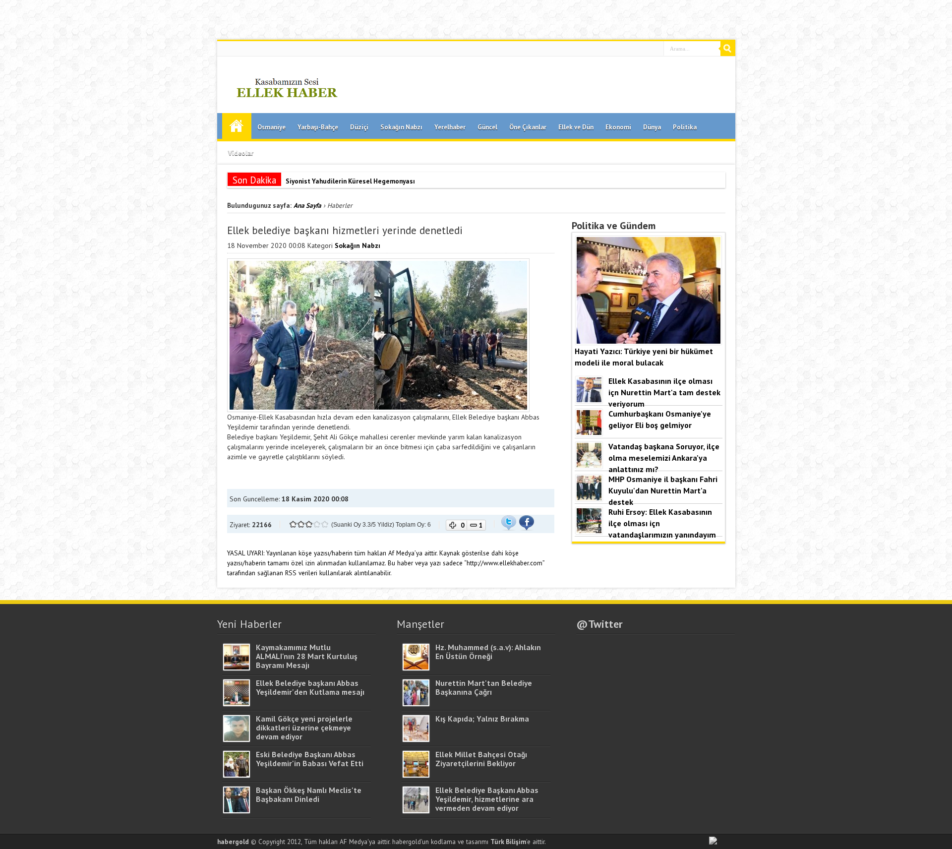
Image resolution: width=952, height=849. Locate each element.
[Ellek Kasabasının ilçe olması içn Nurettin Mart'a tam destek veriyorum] (589, 400)
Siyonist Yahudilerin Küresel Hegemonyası (350, 181)
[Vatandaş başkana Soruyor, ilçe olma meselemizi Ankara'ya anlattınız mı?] (589, 466)
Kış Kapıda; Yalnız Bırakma (482, 719)
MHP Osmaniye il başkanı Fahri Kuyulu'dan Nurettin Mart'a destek (662, 490)
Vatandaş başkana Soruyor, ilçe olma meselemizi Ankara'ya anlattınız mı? (663, 457)
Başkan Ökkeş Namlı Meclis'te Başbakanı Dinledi (308, 794)
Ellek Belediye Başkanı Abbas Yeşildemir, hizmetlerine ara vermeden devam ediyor (486, 799)
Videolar (240, 153)
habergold (233, 841)
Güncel (487, 127)
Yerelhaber (450, 127)
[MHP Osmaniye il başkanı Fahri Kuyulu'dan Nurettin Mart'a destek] (589, 498)
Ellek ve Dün (576, 127)
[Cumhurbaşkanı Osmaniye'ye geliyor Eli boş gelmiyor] (589, 433)
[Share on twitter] (509, 528)
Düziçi (359, 127)
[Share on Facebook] (527, 528)
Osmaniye (271, 127)
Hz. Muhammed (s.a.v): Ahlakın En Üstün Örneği (488, 651)
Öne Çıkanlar (527, 127)
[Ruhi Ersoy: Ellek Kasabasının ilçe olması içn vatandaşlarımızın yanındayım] (589, 531)
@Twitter (599, 624)
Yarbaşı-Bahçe (318, 127)
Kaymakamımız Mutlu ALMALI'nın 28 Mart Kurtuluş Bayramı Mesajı (306, 656)
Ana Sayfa (236, 126)
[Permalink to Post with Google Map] (236, 668)
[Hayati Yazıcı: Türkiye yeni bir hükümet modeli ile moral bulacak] (648, 342)
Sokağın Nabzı (401, 127)
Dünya (652, 127)
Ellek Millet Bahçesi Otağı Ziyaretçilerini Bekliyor (481, 758)
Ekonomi (618, 127)
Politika (685, 127)
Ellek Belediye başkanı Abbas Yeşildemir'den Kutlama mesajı (310, 687)
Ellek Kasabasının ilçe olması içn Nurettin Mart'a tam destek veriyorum (664, 392)
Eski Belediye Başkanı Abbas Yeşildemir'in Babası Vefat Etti (309, 758)
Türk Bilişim (508, 841)
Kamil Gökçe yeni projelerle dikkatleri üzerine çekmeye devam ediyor (304, 727)
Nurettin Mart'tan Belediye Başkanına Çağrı (483, 687)
